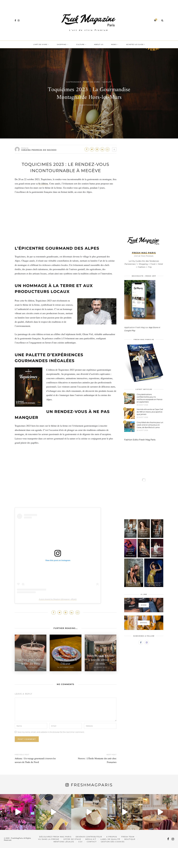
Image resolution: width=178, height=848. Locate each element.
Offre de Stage (72, 839)
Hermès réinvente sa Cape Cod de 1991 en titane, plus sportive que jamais (150, 411)
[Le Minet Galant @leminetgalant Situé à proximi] (124, 812)
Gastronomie (73, 82)
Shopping (62, 44)
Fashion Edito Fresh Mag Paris (139, 439)
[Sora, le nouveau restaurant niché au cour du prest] (160, 812)
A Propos (111, 837)
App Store (153, 327)
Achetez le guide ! (135, 44)
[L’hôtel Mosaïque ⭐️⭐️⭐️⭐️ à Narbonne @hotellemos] (53, 812)
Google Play (129, 330)
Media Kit (90, 839)
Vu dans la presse (48, 839)
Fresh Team (127, 837)
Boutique (129, 839)
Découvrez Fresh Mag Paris (55, 837)
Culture (80, 44)
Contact (92, 842)
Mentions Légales (64, 842)
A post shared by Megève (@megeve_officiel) (57, 599)
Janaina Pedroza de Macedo (39, 150)
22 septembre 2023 (89, 105)
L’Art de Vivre (40, 44)
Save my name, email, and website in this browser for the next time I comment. (50, 732)
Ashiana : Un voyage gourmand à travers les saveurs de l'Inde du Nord (35, 760)
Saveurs (107, 82)
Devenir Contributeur (89, 837)
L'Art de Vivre (92, 82)
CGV (80, 842)
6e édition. (43, 183)
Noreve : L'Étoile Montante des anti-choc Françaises (97, 760)
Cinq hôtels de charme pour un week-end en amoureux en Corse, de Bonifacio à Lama (150, 424)
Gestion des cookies (112, 842)
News (113, 44)
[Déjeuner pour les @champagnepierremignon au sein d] (89, 812)
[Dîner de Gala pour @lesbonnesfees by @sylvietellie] (18, 812)
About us (98, 44)
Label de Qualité (110, 839)
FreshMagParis (92, 784)
